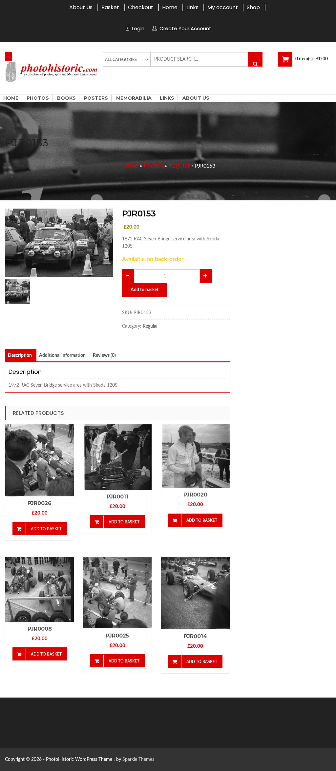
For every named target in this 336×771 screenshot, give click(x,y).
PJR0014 (195, 636)
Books (66, 98)
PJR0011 (117, 497)
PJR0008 (40, 629)
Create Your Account (185, 28)
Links (192, 7)
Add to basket (144, 290)
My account (222, 7)
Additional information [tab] (62, 355)
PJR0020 (195, 495)
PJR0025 (117, 636)
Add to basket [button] (46, 529)
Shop (253, 7)
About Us (81, 7)
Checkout (140, 7)
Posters (96, 98)
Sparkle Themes (138, 759)
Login (138, 28)
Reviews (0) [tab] (104, 355)
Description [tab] (20, 355)
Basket (110, 7)
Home (170, 7)
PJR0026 (40, 503)
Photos (38, 98)
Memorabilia (134, 98)
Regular (179, 165)
